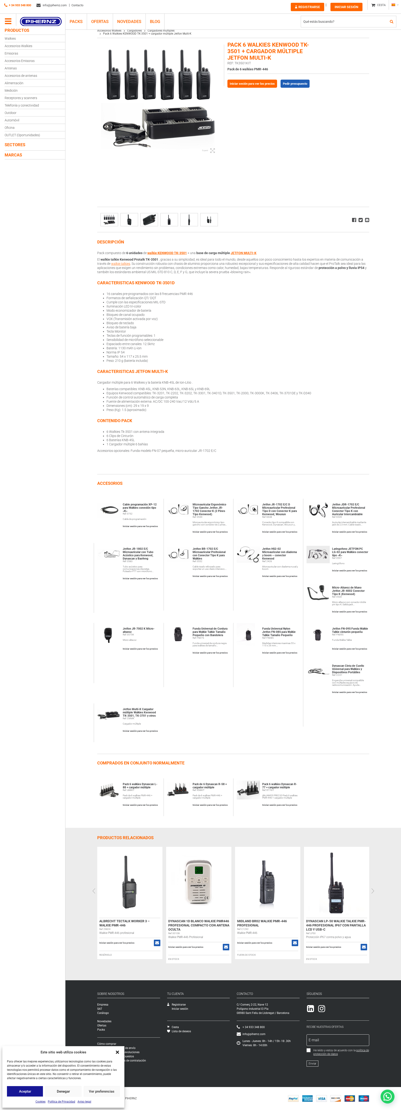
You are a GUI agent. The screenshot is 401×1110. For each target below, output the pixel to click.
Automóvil (12, 120)
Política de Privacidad (61, 1101)
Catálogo (103, 1013)
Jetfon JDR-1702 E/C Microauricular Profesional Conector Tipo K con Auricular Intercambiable (348, 509)
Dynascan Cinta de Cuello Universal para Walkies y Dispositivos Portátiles (348, 669)
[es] (395, 5)
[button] (117, 1052)
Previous (93, 890)
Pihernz (40, 21)
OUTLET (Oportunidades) (22, 135)
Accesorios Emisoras (20, 61)
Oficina (10, 127)
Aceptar (25, 1091)
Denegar (63, 1091)
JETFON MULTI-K (243, 253)
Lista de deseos (181, 1031)
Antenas (11, 68)
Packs (101, 1029)
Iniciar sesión (346, 7)
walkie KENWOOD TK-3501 (167, 253)
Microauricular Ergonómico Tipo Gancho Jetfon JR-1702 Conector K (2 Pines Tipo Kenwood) (209, 509)
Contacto (77, 5)
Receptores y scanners (21, 98)
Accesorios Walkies (18, 46)
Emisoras (11, 53)
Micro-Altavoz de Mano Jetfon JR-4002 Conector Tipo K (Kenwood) (348, 591)
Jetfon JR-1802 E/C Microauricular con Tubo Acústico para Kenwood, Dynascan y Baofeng (138, 553)
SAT (99, 1008)
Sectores (15, 144)
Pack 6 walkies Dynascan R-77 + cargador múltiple (279, 786)
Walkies (10, 38)
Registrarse (309, 7)
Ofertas (100, 21)
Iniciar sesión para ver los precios (252, 83)
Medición (11, 90)
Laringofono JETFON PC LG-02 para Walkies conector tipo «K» (350, 552)
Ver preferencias (101, 1091)
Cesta (175, 1027)
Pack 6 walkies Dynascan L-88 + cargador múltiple (140, 786)
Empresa (102, 1004)
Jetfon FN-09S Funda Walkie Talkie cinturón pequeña (350, 630)
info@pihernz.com (54, 5)
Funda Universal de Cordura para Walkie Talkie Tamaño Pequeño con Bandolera (210, 632)
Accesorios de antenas (21, 76)
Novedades (129, 21)
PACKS (76, 21)
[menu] (8, 21)
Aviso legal (84, 1101)
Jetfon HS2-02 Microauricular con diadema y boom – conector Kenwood (279, 553)
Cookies (40, 1101)
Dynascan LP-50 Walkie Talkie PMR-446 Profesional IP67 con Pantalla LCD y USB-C (336, 925)
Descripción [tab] (110, 241)
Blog (155, 21)
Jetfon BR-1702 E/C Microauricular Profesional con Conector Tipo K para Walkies (209, 553)
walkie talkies (120, 263)
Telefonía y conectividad (22, 105)
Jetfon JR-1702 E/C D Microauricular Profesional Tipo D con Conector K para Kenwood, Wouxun (279, 509)
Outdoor (10, 113)
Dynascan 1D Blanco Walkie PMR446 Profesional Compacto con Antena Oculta (198, 925)
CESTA (381, 5)
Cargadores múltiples (161, 30)
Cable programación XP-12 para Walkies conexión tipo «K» (140, 508)
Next (372, 890)
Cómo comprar (106, 1043)
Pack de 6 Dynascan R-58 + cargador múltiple (210, 786)
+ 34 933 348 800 (20, 5)
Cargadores (134, 30)
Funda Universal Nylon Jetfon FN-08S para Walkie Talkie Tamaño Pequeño (279, 632)
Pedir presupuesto (295, 83)
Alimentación (14, 83)
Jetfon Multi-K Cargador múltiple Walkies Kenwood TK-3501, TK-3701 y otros (139, 712)
